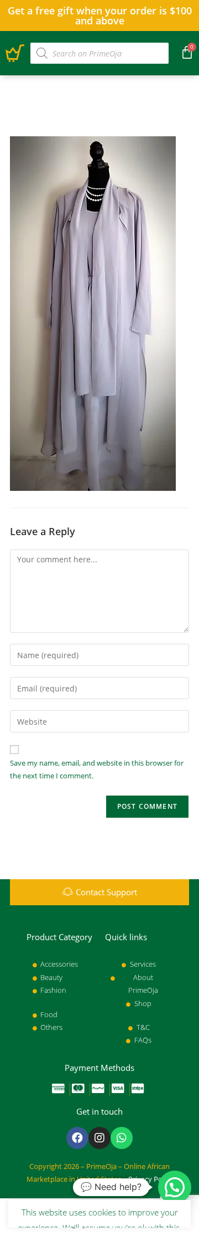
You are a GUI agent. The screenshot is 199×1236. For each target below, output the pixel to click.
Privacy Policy (150, 1179)
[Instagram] (99, 1138)
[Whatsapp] (122, 1138)
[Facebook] (77, 1138)
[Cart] (187, 52)
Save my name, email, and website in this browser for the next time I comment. (97, 769)
